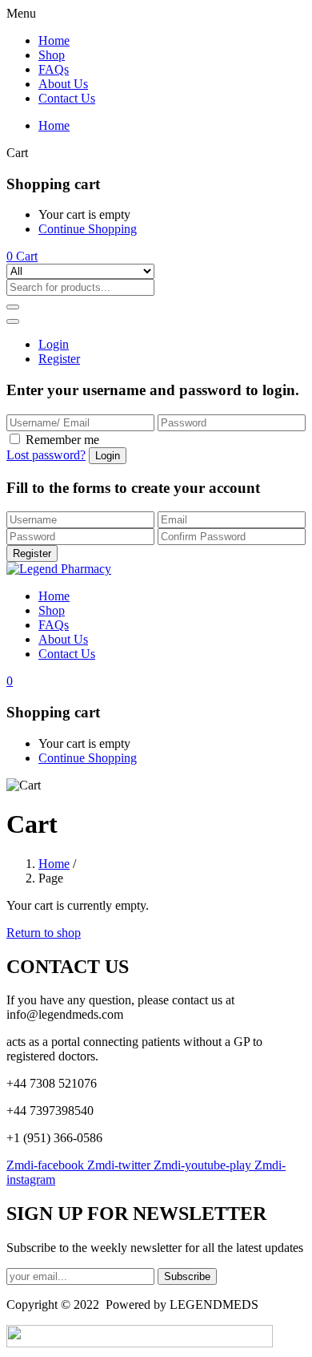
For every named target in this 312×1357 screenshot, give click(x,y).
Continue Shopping (87, 229)
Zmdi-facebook (46, 1165)
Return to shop (43, 932)
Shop (51, 55)
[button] (22, 256)
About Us (63, 84)
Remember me (62, 439)
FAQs (53, 69)
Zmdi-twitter (120, 1165)
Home (54, 40)
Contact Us (66, 98)
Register (59, 359)
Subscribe (187, 1276)
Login (53, 344)
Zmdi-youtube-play (204, 1165)
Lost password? (46, 455)
